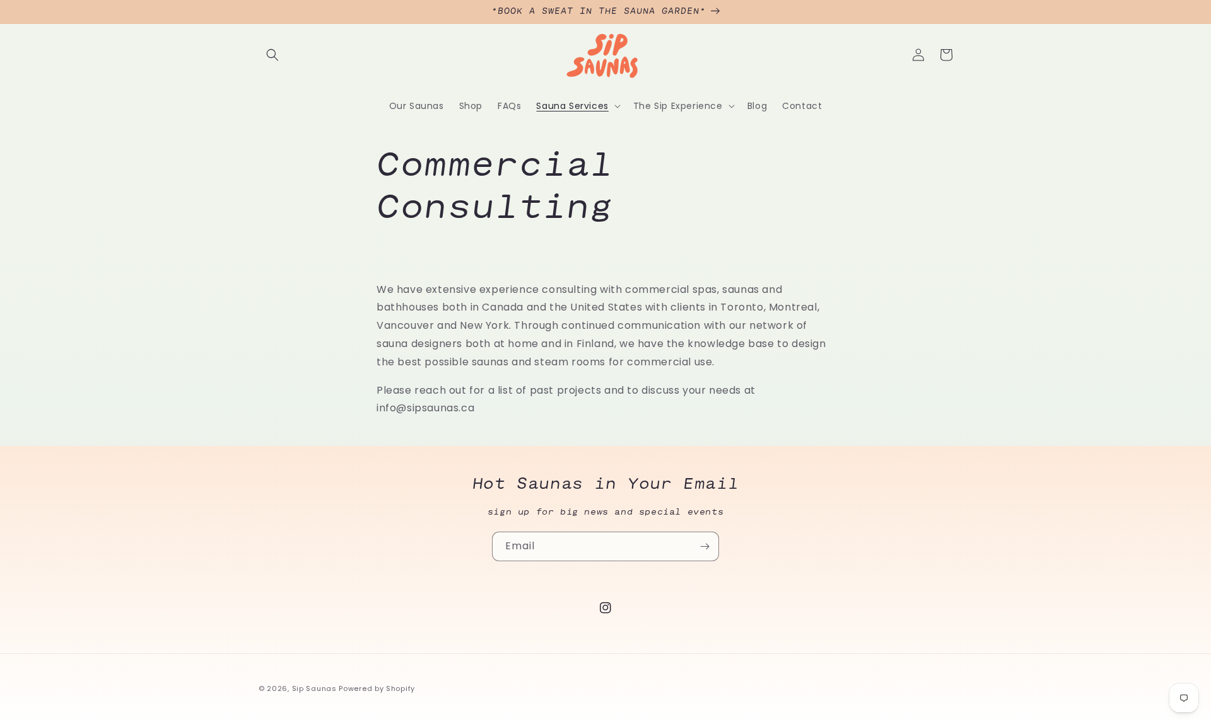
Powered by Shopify (377, 688)
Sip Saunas (314, 688)
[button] (272, 55)
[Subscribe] (704, 546)
